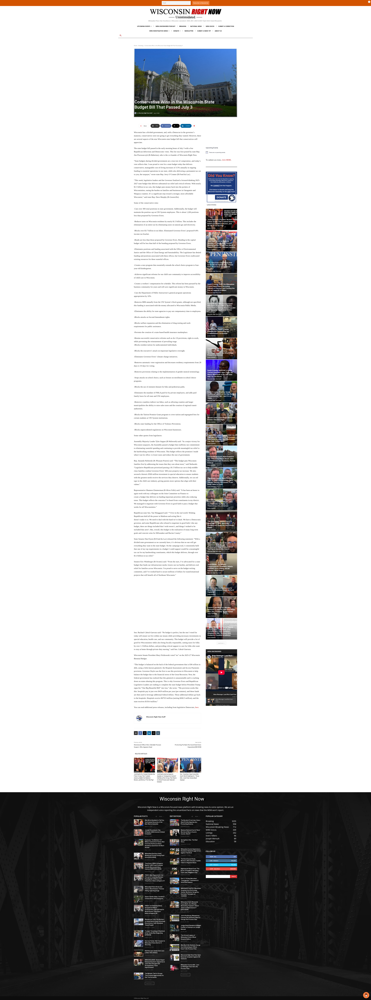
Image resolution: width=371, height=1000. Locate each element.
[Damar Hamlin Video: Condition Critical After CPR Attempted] (138, 899)
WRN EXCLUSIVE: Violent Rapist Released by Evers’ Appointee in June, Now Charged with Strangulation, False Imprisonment (155, 963)
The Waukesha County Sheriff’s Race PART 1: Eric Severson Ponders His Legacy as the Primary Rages (220, 524)
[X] (145, 733)
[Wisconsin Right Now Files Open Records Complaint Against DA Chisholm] (174, 957)
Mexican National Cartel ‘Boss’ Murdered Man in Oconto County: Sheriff (190, 832)
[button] (120, 35)
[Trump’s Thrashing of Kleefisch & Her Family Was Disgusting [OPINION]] (138, 933)
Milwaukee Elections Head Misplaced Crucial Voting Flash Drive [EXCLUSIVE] (154, 855)
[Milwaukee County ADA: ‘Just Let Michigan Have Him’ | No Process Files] (174, 967)
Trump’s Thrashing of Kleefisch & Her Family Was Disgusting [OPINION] (155, 933)
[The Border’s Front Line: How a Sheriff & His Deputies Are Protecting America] (174, 822)
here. (197, 707)
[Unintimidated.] (185, 13)
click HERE (226, 160)
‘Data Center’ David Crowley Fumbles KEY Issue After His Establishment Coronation (218, 331)
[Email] (154, 733)
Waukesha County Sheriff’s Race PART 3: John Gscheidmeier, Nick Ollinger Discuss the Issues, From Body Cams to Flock (220, 481)
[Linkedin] (149, 733)
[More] (194, 126)
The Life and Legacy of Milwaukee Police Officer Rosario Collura (188, 937)
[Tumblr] (158, 733)
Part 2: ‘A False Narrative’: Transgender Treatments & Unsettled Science (189, 880)
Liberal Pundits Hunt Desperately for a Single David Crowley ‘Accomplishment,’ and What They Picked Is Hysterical (220, 352)
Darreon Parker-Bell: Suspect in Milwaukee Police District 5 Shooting (155, 942)
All (156, 816)
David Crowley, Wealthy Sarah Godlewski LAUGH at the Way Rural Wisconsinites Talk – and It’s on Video (220, 395)
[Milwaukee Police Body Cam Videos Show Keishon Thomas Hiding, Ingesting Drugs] (138, 889)
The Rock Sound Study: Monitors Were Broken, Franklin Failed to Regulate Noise (191, 860)
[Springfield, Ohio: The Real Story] (174, 842)
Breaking (140, 45)
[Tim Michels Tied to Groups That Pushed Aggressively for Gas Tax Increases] (138, 976)
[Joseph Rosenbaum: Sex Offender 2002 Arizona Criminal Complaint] (138, 832)
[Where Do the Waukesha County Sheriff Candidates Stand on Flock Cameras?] (221, 585)
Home (135, 45)
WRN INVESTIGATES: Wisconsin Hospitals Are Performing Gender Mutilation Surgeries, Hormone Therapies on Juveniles (191, 892)
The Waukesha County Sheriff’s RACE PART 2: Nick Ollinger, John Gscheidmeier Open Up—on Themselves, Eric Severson (220, 503)
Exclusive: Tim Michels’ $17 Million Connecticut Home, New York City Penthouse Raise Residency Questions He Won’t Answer (154, 843)
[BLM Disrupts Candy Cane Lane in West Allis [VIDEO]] (138, 953)
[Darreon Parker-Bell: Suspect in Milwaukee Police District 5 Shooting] (138, 943)
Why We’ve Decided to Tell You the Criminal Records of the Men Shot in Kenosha (154, 822)
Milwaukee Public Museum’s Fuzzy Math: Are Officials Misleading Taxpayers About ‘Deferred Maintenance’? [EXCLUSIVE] (190, 905)
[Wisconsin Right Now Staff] (135, 113)
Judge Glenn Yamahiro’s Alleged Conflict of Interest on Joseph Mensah (191, 927)
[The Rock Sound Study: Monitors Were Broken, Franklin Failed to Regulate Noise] (174, 861)
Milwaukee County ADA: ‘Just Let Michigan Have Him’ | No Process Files (190, 966)
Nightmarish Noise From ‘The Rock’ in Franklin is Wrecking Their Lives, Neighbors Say (190, 870)
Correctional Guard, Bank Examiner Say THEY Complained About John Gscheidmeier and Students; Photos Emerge (221, 460)
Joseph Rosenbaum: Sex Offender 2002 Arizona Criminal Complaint (155, 832)
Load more (221, 643)
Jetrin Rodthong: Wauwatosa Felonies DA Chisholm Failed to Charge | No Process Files (190, 917)
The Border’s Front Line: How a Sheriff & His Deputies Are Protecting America (190, 822)
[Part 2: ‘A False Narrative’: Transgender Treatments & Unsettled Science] (174, 881)
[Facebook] (140, 733)
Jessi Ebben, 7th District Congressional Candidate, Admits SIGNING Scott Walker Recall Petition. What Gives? (220, 567)
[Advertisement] (221, 133)
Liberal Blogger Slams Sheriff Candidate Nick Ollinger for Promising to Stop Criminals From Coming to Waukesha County (220, 546)
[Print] (136, 733)
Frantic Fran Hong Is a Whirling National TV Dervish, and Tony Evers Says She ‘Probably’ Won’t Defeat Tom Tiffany (221, 611)
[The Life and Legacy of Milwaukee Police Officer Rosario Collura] (174, 937)
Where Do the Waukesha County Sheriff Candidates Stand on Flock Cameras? (220, 590)
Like (235, 856)
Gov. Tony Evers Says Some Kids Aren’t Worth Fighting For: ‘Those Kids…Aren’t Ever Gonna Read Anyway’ (220, 266)
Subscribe (233, 869)
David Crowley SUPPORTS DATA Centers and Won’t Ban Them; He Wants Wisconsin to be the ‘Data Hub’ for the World (220, 373)
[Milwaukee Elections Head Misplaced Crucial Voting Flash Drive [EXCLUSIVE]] (138, 856)
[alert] (221, 152)
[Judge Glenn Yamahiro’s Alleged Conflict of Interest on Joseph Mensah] (174, 928)
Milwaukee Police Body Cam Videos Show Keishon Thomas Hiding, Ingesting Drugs (154, 888)
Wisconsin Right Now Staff (145, 113)
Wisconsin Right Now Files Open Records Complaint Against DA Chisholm (191, 957)
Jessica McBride (211, 228)
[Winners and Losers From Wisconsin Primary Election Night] (221, 413)
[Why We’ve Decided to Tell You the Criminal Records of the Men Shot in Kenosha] (138, 822)
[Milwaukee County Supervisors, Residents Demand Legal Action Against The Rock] (174, 851)
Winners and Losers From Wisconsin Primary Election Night (221, 419)
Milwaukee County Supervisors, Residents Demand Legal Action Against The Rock (191, 851)
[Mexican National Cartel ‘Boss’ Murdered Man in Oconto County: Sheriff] (174, 832)
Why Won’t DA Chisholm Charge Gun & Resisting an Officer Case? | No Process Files (190, 947)
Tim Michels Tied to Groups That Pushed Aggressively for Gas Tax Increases (154, 975)
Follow (233, 860)
